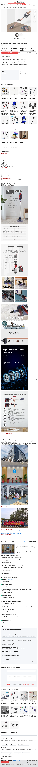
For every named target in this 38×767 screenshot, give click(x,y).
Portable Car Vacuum (13, 744)
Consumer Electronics (7, 7)
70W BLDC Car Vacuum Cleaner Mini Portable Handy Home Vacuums (4, 716)
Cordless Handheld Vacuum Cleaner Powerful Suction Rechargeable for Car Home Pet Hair (23, 140)
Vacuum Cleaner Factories (31, 749)
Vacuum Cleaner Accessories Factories (19, 749)
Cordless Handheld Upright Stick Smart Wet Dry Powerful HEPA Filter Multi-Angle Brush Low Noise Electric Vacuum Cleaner (14, 96)
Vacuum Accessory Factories (6, 749)
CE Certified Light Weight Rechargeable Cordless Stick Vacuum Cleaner (23, 96)
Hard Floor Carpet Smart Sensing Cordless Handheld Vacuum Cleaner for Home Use (32, 96)
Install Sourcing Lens (6, 762)
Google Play (9, 760)
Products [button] (10, 4)
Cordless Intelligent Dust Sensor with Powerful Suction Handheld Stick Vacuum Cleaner (14, 126)
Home (2, 7)
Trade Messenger (17, 760)
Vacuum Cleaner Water (5, 754)
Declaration (29, 764)
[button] (1, 1)
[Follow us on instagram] (33, 760)
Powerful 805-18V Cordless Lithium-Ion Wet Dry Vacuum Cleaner (14, 111)
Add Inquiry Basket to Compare (19, 38)
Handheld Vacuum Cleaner (22, 7)
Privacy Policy (34, 764)
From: (5, 670)
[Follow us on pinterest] (36, 760)
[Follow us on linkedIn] (27, 762)
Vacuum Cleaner (14, 7)
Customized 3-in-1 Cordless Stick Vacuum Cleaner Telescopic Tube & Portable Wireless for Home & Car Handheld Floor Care (5, 96)
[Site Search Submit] (24, 4)
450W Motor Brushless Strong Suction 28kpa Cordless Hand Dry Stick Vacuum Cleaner (32, 126)
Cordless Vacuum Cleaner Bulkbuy (7, 756)
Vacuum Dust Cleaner (17, 751)
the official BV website (23, 541)
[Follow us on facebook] (30, 760)
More (2, 758)
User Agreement (24, 764)
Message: (5, 676)
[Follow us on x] (32, 760)
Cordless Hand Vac (5, 744)
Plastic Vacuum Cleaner (14, 754)
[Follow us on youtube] (34, 760)
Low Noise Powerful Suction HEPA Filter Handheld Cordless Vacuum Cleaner (4, 111)
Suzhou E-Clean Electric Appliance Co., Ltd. (9, 44)
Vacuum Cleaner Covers (24, 754)
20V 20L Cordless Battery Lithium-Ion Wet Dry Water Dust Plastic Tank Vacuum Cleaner (23, 126)
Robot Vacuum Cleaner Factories (7, 751)
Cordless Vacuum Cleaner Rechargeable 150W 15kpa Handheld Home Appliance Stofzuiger (23, 111)
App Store (3, 760)
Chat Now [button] (29, 52)
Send (8, 684)
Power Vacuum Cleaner (26, 751)
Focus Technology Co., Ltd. (12, 764)
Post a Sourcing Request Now (28, 684)
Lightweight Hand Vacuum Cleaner (23, 744)
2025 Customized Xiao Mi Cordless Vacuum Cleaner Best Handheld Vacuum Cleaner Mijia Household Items (14, 140)
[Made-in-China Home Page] (19, 2)
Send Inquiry (10, 52)
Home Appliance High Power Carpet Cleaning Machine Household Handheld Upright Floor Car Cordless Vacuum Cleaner (4, 140)
